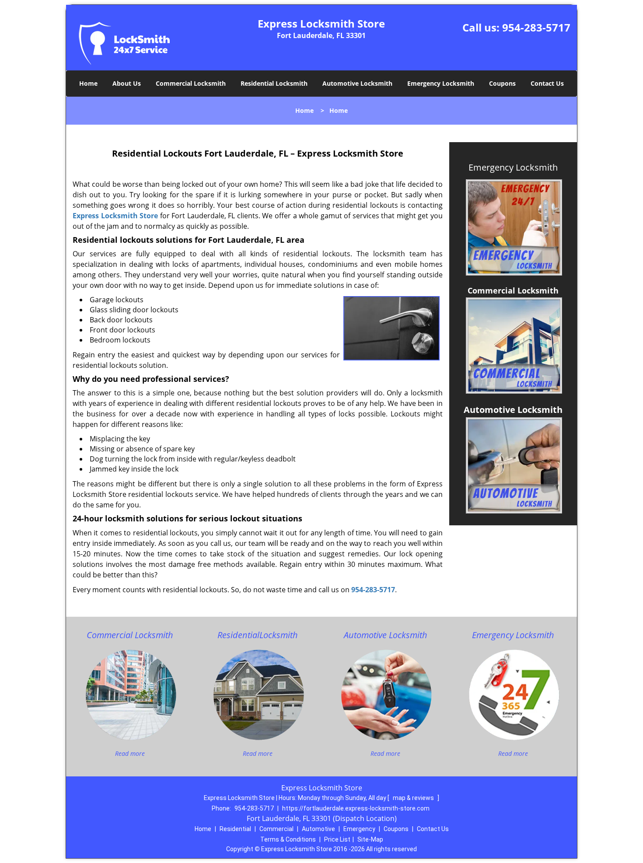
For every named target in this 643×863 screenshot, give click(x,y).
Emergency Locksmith (440, 83)
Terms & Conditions (288, 839)
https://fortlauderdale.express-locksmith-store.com (356, 808)
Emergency (359, 828)
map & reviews (414, 797)
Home (88, 83)
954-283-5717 (536, 27)
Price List (337, 839)
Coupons (502, 83)
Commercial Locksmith (191, 83)
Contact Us (547, 83)
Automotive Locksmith (357, 83)
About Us (126, 83)
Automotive (318, 828)
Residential (235, 828)
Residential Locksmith (274, 83)
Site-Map (370, 839)
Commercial (276, 828)
